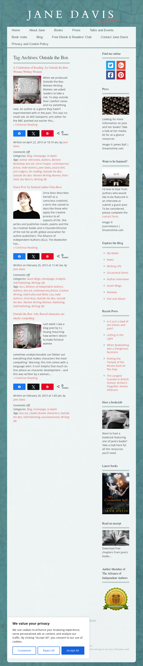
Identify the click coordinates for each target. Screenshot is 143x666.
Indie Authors (29, 167)
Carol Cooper (43, 163)
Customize (24, 650)
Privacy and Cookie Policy (30, 44)
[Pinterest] (121, 75)
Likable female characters (44, 413)
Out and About (116, 298)
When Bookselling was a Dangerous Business (118, 348)
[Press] (115, 106)
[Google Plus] (121, 65)
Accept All (73, 650)
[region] (48, 638)
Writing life (40, 179)
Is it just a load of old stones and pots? (117, 325)
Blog (39, 37)
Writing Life (38, 282)
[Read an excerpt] (115, 546)
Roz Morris (26, 179)
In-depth (52, 156)
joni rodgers (20, 171)
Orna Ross (30, 298)
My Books (113, 253)
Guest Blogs (33, 279)
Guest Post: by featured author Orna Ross (37, 187)
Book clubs (19, 37)
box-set (30, 163)
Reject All (49, 650)
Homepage (39, 156)
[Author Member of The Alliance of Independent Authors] (115, 600)
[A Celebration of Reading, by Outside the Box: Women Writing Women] (27, 102)
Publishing (58, 302)
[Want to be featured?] (115, 185)
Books (58, 30)
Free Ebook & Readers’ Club (71, 37)
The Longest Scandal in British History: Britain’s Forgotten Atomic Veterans (118, 383)
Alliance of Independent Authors (44, 286)
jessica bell (58, 167)
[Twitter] (110, 65)
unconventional (50, 417)
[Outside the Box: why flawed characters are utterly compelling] (27, 349)
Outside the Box (52, 171)
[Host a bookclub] (115, 419)
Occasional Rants (117, 272)
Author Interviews (30, 159)
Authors (45, 159)
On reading (35, 171)
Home (16, 30)
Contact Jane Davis (114, 37)
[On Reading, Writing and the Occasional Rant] (71, 15)
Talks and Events (102, 30)
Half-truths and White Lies (38, 294)
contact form (110, 216)
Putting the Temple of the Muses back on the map (116, 364)
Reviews (112, 292)
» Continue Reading (25, 124)
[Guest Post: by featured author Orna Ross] (27, 218)
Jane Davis (45, 167)
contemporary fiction (45, 290)
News (110, 259)
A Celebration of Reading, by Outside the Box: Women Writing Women (41, 69)
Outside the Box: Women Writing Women (37, 175)
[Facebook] (110, 75)
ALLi (22, 286)
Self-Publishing (21, 282)
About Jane (37, 30)
